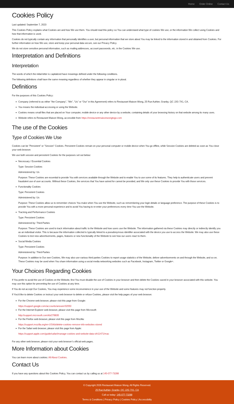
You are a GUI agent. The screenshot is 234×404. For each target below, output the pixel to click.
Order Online (206, 4)
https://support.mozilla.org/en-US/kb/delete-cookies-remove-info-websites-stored (60, 324)
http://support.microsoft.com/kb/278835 (38, 315)
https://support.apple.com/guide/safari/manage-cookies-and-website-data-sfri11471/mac (63, 333)
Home (191, 4)
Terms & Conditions (92, 399)
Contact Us (223, 4)
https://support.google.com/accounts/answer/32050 (44, 306)
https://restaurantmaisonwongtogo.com (102, 117)
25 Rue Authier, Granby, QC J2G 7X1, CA (117, 390)
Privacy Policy (112, 399)
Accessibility (145, 399)
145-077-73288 (111, 373)
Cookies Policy (129, 399)
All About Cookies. (57, 357)
